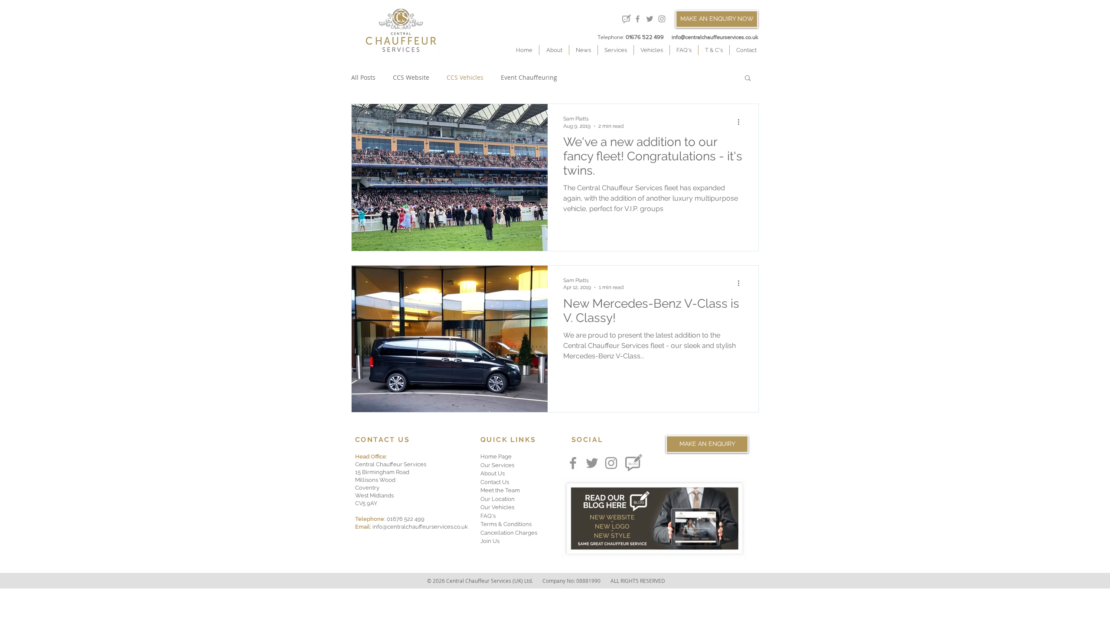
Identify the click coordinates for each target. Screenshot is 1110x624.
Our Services (497, 465)
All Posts (363, 77)
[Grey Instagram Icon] (661, 18)
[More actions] (741, 122)
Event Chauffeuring (529, 77)
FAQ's (488, 516)
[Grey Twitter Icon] (649, 18)
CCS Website (411, 77)
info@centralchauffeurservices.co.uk (715, 37)
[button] (748, 78)
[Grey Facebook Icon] (637, 18)
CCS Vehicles (465, 77)
